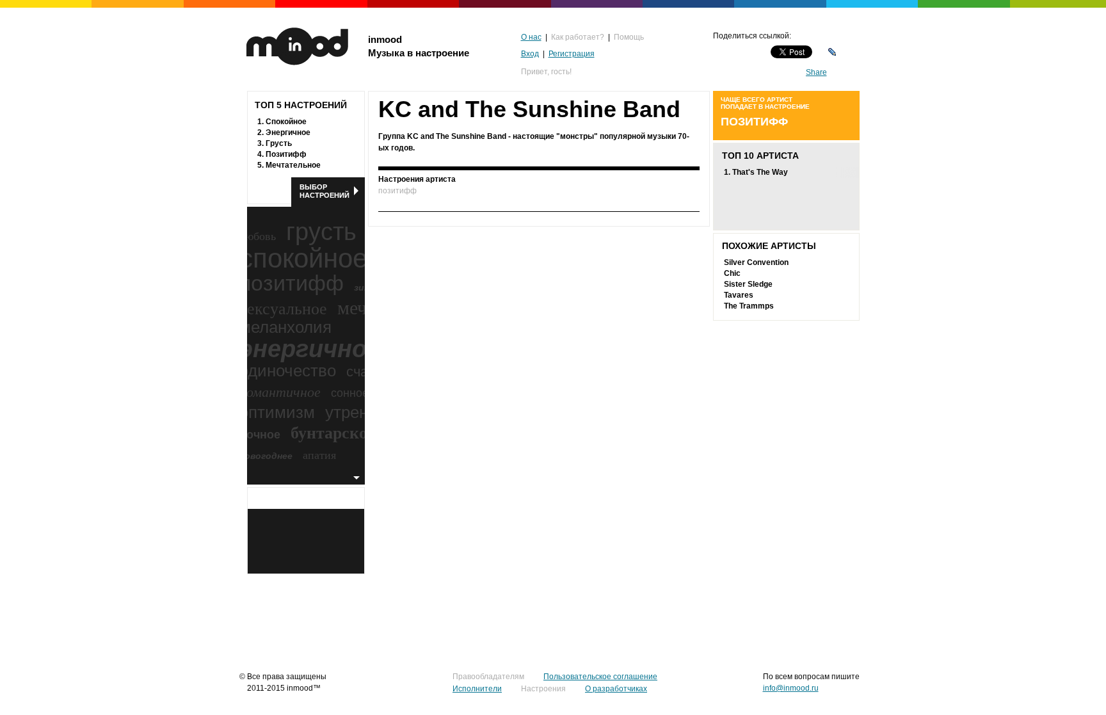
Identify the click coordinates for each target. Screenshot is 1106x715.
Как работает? (577, 37)
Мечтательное (293, 165)
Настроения (543, 688)
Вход (530, 53)
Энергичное (288, 132)
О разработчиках (616, 688)
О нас (531, 37)
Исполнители (477, 688)
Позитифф (286, 154)
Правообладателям (488, 676)
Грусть (279, 143)
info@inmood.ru (791, 688)
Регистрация (572, 53)
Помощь (629, 37)
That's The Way (760, 172)
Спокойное (286, 121)
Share (816, 72)
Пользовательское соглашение (600, 676)
